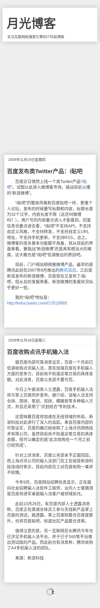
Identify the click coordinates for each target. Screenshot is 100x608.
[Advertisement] (50, 94)
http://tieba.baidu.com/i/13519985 (37, 303)
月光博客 (31, 23)
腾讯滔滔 (67, 270)
